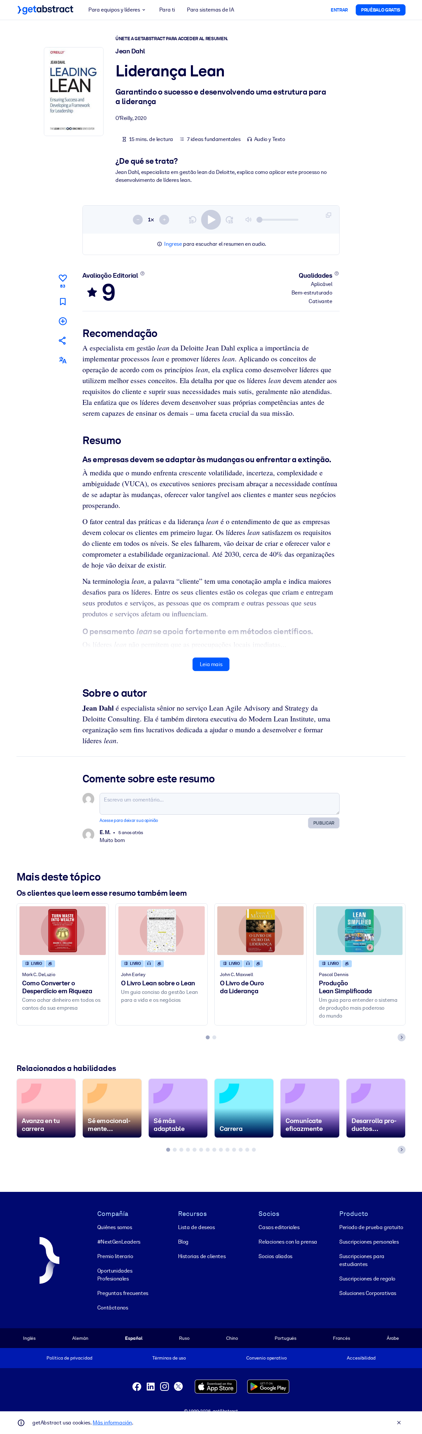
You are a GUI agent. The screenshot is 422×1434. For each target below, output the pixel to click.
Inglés (29, 1338)
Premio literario (115, 1256)
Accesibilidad (361, 1358)
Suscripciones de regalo (367, 1279)
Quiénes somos (114, 1227)
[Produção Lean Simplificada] (359, 930)
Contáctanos (112, 1308)
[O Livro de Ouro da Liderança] (260, 930)
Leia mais (211, 664)
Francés (341, 1338)
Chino (232, 1338)
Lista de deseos (196, 1227)
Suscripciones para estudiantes (361, 1260)
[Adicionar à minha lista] (62, 321)
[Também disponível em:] (62, 360)
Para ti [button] (167, 10)
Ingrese (173, 244)
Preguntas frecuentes (122, 1293)
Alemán (80, 1338)
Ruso (184, 1338)
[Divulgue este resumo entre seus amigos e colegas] (62, 340)
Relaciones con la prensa (287, 1242)
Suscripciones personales (369, 1242)
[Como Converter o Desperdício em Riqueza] (62, 930)
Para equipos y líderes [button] (114, 10)
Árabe (393, 1338)
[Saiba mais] (142, 273)
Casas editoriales (278, 1227)
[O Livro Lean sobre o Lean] (161, 930)
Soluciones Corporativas (367, 1293)
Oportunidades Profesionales (115, 1275)
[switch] (211, 220)
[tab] (208, 1037)
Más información (112, 1423)
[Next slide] (402, 1037)
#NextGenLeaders (118, 1242)
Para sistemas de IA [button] (210, 10)
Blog (183, 1242)
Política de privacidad (69, 1358)
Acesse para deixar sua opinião (129, 820)
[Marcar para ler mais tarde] (62, 302)
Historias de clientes (202, 1256)
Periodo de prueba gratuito (371, 1227)
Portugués (285, 1338)
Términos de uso (169, 1358)
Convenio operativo (266, 1358)
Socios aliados (275, 1256)
